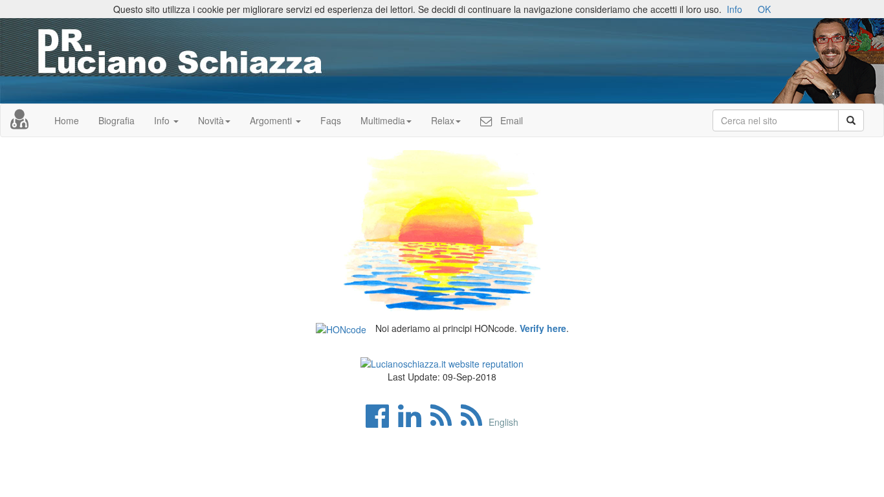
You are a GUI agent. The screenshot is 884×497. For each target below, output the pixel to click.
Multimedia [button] (382, 120)
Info (734, 9)
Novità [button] (211, 120)
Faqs (330, 120)
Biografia (116, 120)
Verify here (543, 328)
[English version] (475, 421)
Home (66, 120)
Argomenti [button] (272, 120)
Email (510, 120)
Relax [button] (442, 120)
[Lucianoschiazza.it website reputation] (442, 361)
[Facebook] (380, 421)
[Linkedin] (413, 421)
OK (764, 9)
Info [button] (163, 120)
